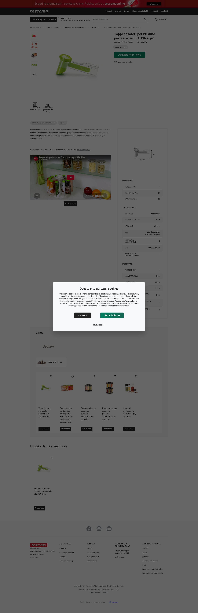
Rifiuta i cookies (99, 325)
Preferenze (82, 315)
